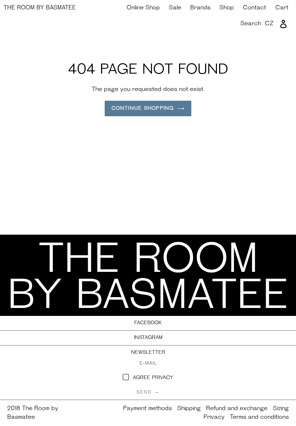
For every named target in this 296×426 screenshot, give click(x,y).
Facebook (148, 323)
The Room (40, 8)
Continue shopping (143, 108)
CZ (269, 24)
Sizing (281, 409)
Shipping (189, 409)
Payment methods (147, 409)
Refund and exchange (236, 409)
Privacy (214, 417)
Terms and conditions (259, 417)
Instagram (148, 337)
